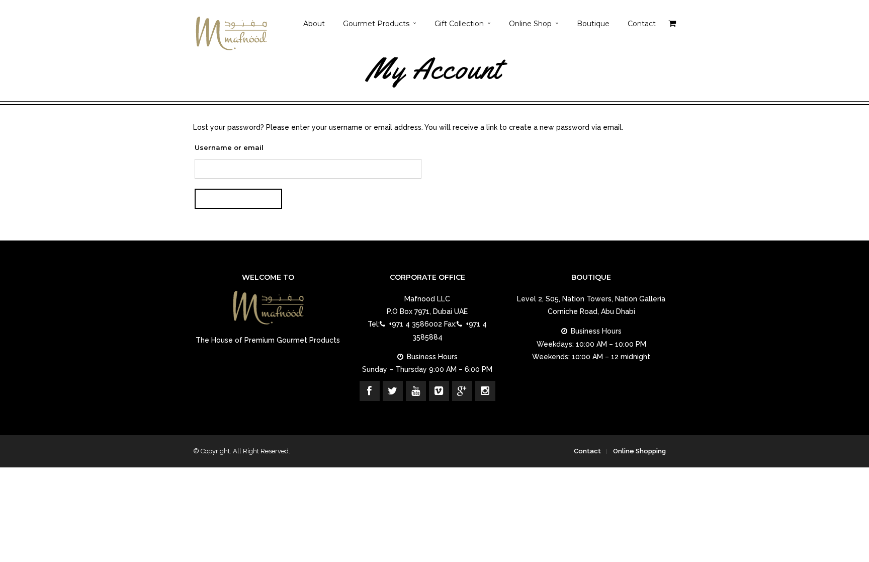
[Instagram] (485, 391)
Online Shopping (639, 451)
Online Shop (530, 23)
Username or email (229, 147)
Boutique (593, 23)
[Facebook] (370, 391)
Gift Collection (459, 23)
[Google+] (462, 391)
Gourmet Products (376, 23)
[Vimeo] (439, 391)
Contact (642, 23)
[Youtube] (416, 391)
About (314, 23)
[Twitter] (393, 391)
